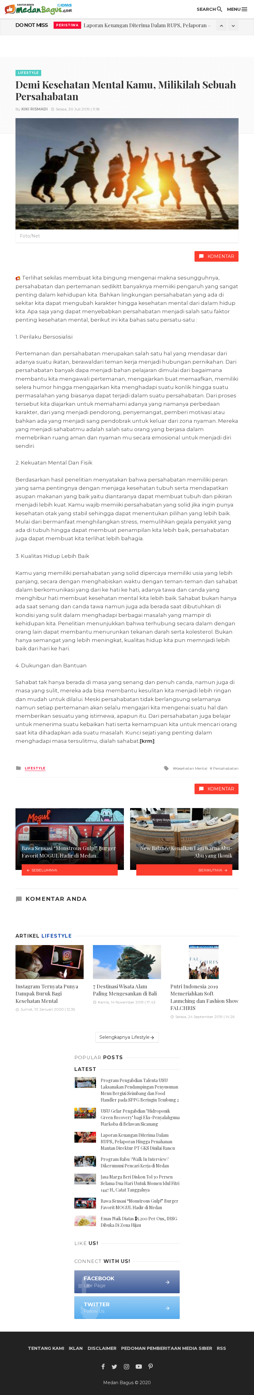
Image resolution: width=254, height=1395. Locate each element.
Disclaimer (102, 1348)
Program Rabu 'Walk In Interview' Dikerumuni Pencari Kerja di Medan (165, 25)
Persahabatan (225, 768)
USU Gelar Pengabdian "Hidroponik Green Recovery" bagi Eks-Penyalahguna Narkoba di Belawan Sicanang (140, 1117)
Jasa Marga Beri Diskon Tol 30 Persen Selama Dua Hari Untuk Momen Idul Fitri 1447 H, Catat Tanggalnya (140, 1183)
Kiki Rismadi (34, 109)
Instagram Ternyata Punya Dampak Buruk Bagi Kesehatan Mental (46, 993)
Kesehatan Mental (191, 768)
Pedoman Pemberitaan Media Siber (166, 1348)
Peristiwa (67, 25)
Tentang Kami (46, 1348)
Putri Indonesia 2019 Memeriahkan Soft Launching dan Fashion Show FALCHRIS (204, 997)
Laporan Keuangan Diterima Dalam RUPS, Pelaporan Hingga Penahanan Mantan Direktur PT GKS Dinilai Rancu (138, 1141)
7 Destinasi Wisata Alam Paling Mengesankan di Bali (125, 990)
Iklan (76, 1348)
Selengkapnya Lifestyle (124, 1037)
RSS (221, 1348)
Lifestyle (28, 73)
